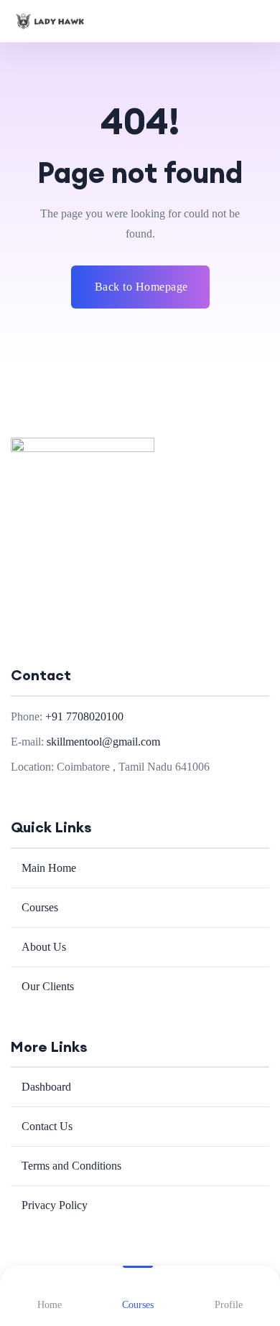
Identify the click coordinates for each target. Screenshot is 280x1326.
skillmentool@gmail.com (103, 741)
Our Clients (48, 986)
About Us (44, 947)
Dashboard (46, 1087)
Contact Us (47, 1126)
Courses (40, 907)
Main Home (49, 868)
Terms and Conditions (71, 1166)
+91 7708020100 (84, 716)
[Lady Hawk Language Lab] (50, 21)
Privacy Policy (55, 1205)
